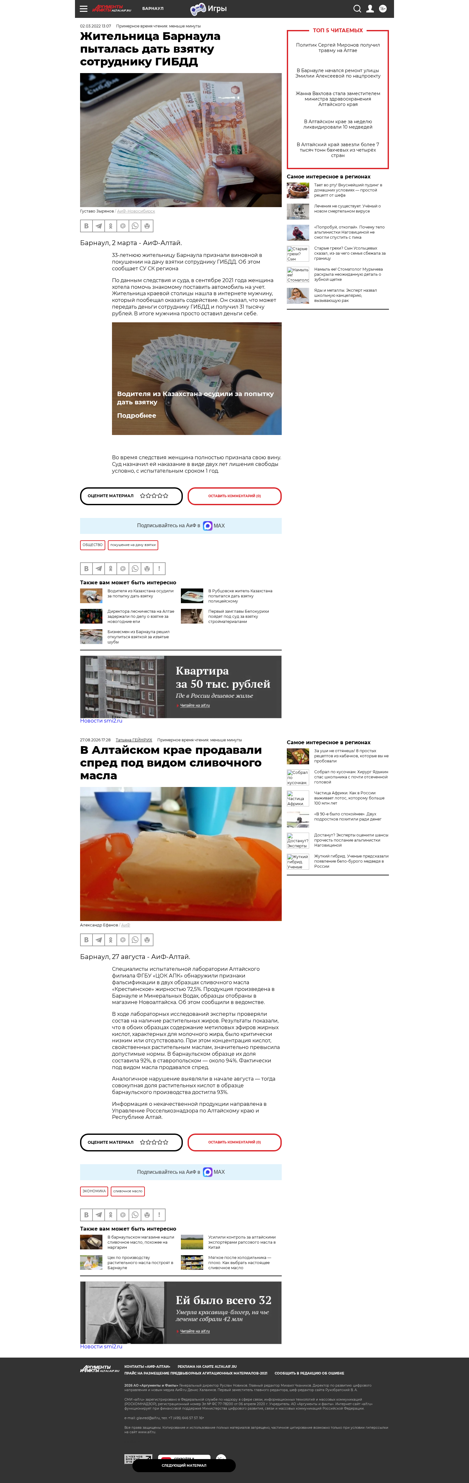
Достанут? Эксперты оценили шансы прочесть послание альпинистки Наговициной (351, 840)
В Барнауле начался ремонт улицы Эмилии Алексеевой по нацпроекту (338, 73)
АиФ (125, 925)
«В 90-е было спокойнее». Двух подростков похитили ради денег (348, 816)
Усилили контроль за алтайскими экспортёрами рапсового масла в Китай (242, 1242)
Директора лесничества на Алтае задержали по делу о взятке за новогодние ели (141, 616)
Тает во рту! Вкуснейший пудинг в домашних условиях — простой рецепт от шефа (348, 190)
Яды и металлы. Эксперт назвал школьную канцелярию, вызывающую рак (345, 295)
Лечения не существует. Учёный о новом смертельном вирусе (347, 208)
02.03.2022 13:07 (95, 26)
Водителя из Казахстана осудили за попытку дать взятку (195, 398)
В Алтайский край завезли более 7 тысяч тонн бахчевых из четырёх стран (338, 150)
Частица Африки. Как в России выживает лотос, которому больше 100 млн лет (349, 797)
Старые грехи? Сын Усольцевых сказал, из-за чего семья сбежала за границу (350, 253)
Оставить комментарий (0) (234, 496)
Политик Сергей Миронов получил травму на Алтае (338, 47)
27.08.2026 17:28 (95, 740)
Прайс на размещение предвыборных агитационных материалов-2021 (195, 1373)
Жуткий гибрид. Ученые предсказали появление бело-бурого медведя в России (351, 861)
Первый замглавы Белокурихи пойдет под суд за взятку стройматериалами (238, 616)
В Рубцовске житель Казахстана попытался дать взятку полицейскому (240, 595)
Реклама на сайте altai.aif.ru (207, 1367)
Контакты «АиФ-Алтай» (147, 1367)
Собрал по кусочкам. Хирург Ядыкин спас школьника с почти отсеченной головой (351, 776)
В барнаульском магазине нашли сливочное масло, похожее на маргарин (141, 1242)
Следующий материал (184, 1466)
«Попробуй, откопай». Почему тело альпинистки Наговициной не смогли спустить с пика (349, 232)
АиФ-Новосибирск (136, 211)
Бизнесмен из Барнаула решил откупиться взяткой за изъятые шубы (139, 636)
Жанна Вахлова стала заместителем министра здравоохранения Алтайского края (338, 99)
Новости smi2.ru (101, 721)
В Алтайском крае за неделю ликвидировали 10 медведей (338, 124)
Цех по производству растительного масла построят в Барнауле (140, 1262)
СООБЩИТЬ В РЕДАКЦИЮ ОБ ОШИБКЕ (309, 1373)
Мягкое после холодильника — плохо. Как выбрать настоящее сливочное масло (239, 1262)
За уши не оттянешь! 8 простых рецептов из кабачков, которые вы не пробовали (351, 755)
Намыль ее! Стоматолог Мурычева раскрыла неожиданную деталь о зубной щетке (348, 274)
